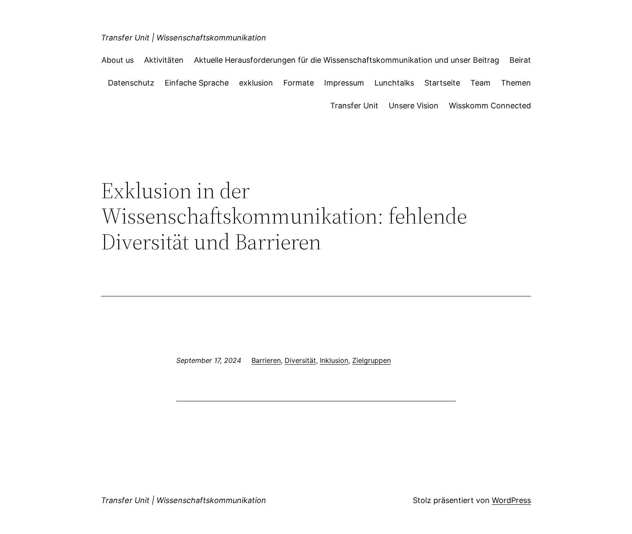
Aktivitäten (164, 59)
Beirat (520, 59)
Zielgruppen (371, 360)
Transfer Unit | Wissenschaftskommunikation (183, 37)
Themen (516, 82)
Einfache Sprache (197, 82)
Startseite (442, 82)
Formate (298, 82)
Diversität (300, 360)
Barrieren (266, 360)
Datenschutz (131, 82)
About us (117, 59)
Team (480, 82)
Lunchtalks (394, 82)
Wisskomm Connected (490, 105)
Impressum (344, 82)
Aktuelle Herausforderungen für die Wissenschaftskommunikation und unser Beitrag (346, 59)
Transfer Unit (354, 105)
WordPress (511, 500)
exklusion (256, 82)
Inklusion (334, 360)
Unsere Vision (414, 105)
